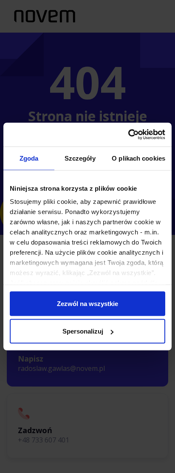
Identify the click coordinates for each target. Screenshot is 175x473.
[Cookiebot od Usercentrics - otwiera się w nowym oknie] (128, 134)
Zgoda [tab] (29, 157)
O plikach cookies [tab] (138, 157)
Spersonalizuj (82, 331)
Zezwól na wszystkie (87, 303)
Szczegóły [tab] (80, 157)
